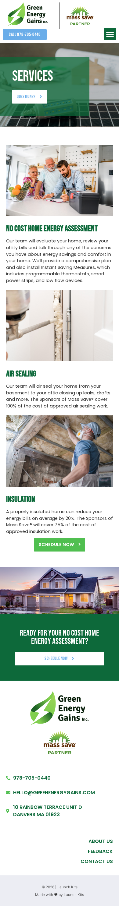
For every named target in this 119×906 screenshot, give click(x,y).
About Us (100, 841)
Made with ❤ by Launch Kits (59, 894)
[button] (110, 34)
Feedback (100, 851)
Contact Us (97, 861)
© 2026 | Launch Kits (59, 887)
